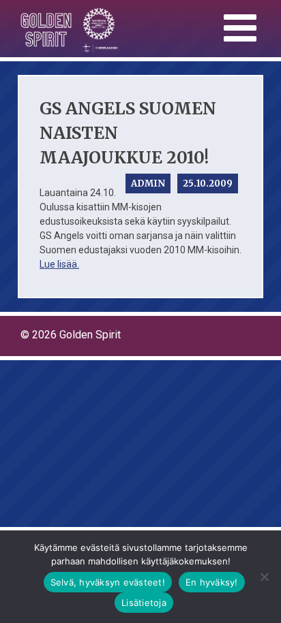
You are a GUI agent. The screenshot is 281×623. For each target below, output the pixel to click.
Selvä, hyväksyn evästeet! (107, 582)
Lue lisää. (59, 264)
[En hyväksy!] (264, 577)
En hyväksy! (212, 582)
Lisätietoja (143, 602)
